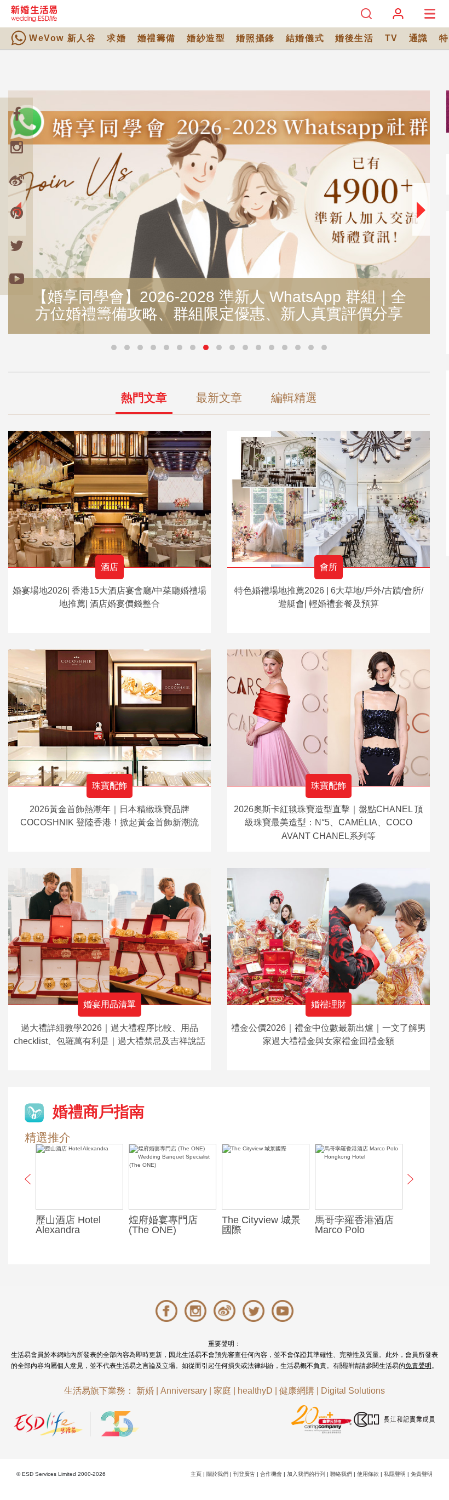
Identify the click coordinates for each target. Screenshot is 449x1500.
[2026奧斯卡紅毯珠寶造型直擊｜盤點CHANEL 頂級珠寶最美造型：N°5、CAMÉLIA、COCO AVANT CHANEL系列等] (328, 717)
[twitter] (16, 245)
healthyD (255, 1390)
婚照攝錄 (255, 38)
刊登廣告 (244, 1474)
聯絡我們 (341, 1474)
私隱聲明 (395, 1474)
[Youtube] (16, 278)
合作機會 (271, 1474)
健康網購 (296, 1390)
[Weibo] (16, 179)
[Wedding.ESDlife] (34, 13)
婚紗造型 (206, 38)
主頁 (196, 1474)
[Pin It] (16, 212)
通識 (418, 38)
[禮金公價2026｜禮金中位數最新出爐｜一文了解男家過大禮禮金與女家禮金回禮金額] (328, 936)
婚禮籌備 (156, 38)
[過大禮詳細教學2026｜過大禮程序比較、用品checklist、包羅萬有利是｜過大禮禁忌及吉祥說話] (109, 936)
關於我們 (217, 1474)
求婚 (116, 38)
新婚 (145, 1390)
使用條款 (368, 1474)
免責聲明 (418, 1366)
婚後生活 (354, 38)
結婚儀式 (305, 38)
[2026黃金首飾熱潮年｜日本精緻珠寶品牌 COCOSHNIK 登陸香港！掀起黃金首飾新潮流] (109, 717)
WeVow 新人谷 (62, 38)
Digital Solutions (353, 1390)
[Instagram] (16, 146)
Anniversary (183, 1390)
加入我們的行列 (306, 1474)
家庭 (222, 1390)
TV (391, 38)
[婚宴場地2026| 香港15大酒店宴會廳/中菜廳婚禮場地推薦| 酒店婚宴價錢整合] (109, 499)
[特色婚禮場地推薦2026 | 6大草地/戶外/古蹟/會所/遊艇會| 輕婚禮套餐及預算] (328, 499)
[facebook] (16, 114)
